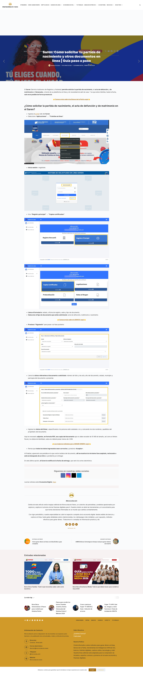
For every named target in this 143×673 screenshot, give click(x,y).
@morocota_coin (35, 654)
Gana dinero (79, 620)
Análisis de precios (90, 5)
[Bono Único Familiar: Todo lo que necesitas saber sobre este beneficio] (47, 571)
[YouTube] (37, 620)
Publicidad (77, 636)
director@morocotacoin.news (39, 648)
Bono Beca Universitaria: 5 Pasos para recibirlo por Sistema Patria (39, 608)
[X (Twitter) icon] (70, 524)
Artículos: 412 (71, 528)
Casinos (100, 620)
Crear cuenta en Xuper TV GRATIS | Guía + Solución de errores (86, 608)
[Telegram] (25, 620)
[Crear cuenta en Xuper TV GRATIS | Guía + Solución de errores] (76, 608)
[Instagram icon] (73, 524)
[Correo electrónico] (42, 620)
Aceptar (92, 670)
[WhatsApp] (39, 620)
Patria (87, 620)
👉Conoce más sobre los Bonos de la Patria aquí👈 (71, 99)
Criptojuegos (45, 5)
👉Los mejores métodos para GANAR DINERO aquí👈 (71, 444)
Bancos (93, 620)
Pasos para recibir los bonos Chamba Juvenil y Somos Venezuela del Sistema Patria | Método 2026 (63, 607)
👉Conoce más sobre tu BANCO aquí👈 (71, 320)
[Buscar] (140, 5)
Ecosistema (102, 5)
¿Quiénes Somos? (80, 633)
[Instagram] (32, 620)
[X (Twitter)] (27, 620)
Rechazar (101, 670)
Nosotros (118, 5)
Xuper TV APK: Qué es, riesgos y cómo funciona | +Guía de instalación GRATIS (110, 608)
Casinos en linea (55, 5)
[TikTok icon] (76, 524)
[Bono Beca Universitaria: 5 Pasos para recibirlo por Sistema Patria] (27, 608)
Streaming (23, 5)
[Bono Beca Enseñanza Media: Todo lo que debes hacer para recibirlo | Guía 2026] (96, 571)
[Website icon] (66, 524)
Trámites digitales (89, 65)
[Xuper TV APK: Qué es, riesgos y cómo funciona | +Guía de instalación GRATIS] (100, 608)
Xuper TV (107, 620)
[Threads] (35, 620)
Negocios (109, 5)
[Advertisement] (71, 22)
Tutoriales (79, 5)
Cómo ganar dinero (34, 5)
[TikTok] (30, 620)
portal (37, 114)
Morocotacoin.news (36, 660)
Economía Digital (68, 5)
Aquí (54, 482)
